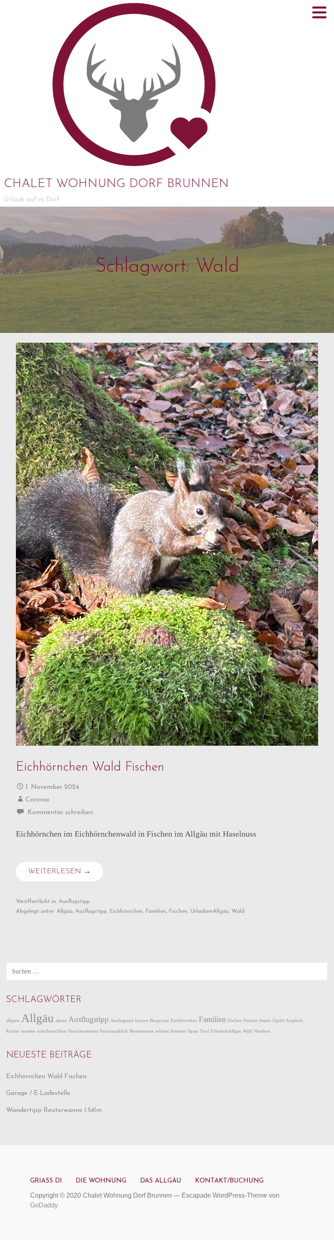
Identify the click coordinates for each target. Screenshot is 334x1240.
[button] (322, 12)
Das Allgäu (160, 1181)
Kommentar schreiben (60, 812)
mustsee (28, 1031)
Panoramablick (114, 1031)
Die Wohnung (101, 1181)
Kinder (12, 1031)
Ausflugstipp (74, 902)
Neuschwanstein (83, 1031)
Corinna (37, 800)
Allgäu (65, 911)
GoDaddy (44, 1205)
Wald (237, 911)
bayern (141, 1020)
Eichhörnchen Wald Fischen (90, 767)
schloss (162, 1031)
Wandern (262, 1031)
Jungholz (294, 1020)
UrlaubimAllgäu (209, 911)
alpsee (61, 1020)
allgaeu (13, 1020)
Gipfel (278, 1020)
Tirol (204, 1031)
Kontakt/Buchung (229, 1181)
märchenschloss (51, 1031)
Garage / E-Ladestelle (38, 1093)
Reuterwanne (142, 1031)
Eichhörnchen (126, 911)
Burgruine (159, 1020)
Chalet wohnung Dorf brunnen (116, 184)
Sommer (178, 1031)
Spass (193, 1031)
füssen (265, 1020)
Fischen (178, 911)
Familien (155, 911)
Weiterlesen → (59, 871)
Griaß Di (46, 1181)
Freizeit (250, 1020)
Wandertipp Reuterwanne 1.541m (54, 1110)
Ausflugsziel (122, 1020)
